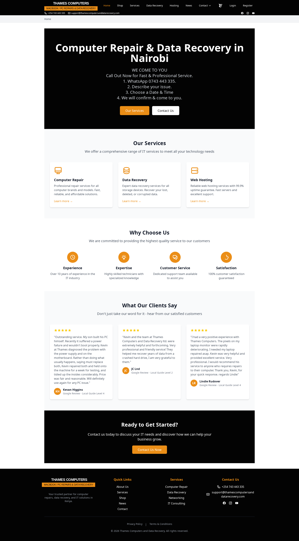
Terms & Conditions (161, 524)
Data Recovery (154, 5)
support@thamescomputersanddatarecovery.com (233, 494)
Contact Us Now (149, 450)
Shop (120, 5)
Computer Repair (176, 487)
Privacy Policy (134, 524)
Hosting (174, 5)
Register (248, 5)
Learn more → (63, 201)
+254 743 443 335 (56, 13)
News (189, 5)
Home (106, 5)
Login (233, 5)
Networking (176, 498)
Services (134, 5)
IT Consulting (176, 503)
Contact (203, 5)
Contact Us (166, 111)
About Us (122, 487)
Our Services (134, 111)
